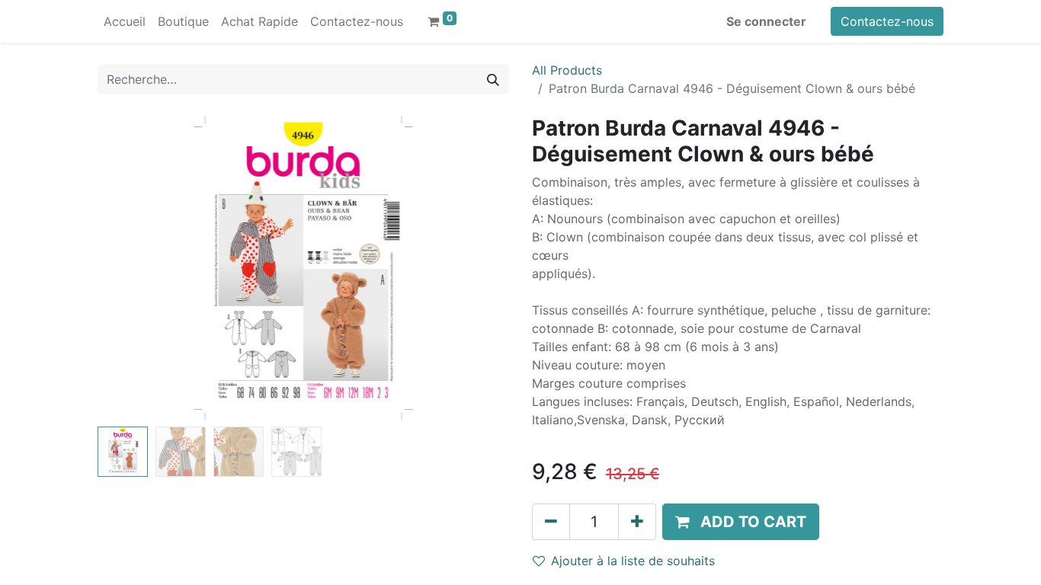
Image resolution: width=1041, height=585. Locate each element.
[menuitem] (125, 21)
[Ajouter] (637, 521)
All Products (567, 70)
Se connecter (766, 21)
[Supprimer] (551, 521)
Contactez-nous (887, 21)
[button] (128, 268)
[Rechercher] (493, 79)
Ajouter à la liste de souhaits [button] (633, 560)
